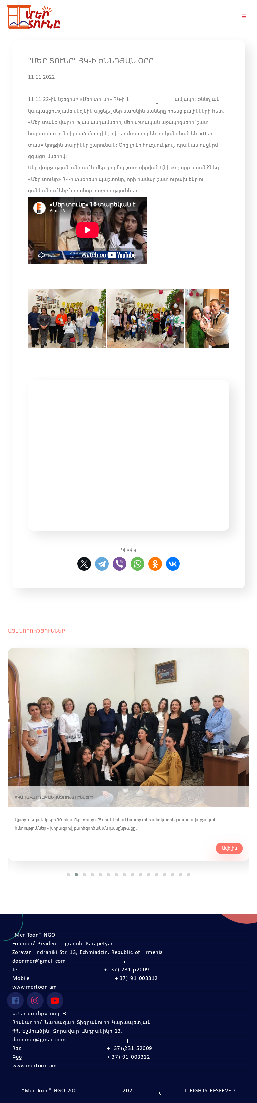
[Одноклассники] (155, 564)
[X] (84, 564)
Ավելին (229, 848)
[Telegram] (102, 564)
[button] (68, 874)
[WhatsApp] (137, 564)
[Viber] (119, 564)
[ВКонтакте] (173, 564)
